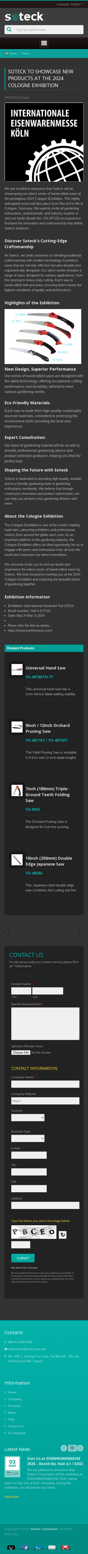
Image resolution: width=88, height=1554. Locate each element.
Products (14, 1406)
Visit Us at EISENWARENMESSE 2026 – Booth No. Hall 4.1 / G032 (55, 1461)
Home (13, 53)
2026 (14, 1473)
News (26, 53)
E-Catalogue (17, 1433)
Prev (63, 1448)
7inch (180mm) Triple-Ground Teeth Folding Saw (47, 794)
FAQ (11, 1419)
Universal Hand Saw (45, 668)
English (75, 4)
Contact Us (16, 1426)
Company (15, 1399)
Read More (12, 1497)
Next (80, 1448)
